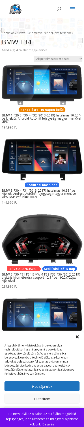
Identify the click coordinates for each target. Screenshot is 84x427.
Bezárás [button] (48, 424)
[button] (77, 337)
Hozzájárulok (42, 386)
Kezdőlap (8, 33)
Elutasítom (42, 398)
